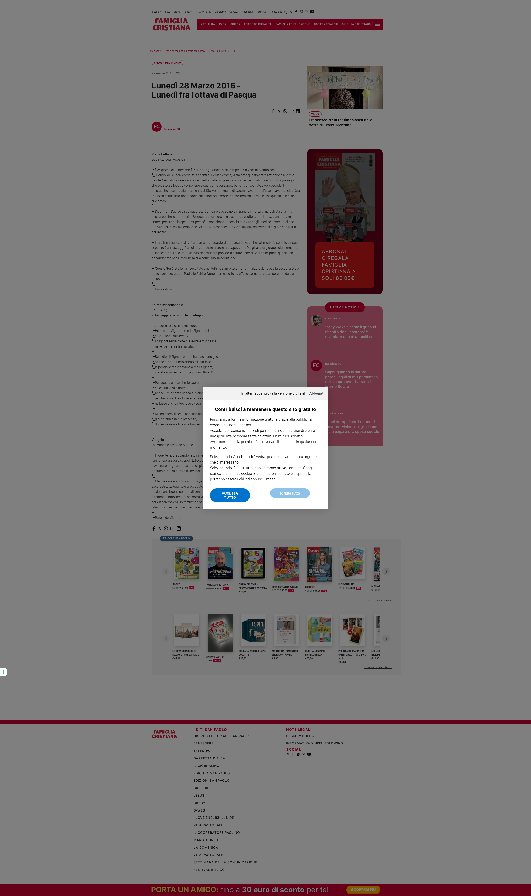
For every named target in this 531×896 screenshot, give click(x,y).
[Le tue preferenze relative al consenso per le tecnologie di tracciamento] (3, 672)
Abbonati (316, 393)
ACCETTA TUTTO (230, 495)
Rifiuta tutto (290, 493)
